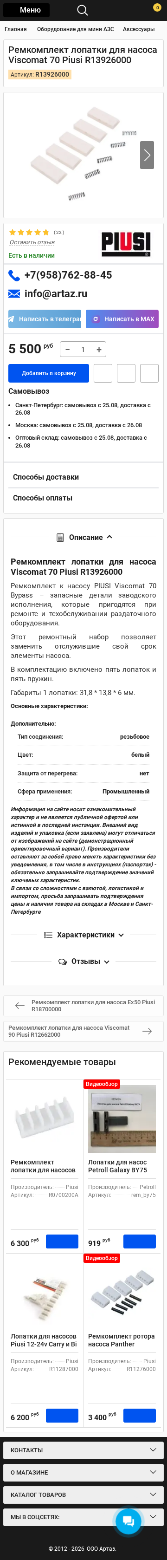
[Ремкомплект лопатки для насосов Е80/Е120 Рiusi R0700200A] (44, 1119)
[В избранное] (126, 373)
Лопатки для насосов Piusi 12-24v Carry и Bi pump (44, 1344)
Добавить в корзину (49, 373)
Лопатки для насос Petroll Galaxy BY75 (117, 1166)
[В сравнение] (149, 373)
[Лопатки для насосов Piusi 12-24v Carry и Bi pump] (44, 1293)
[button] (147, 155)
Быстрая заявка (103, 373)
